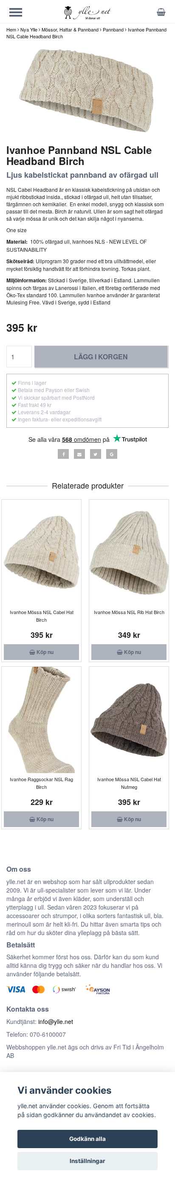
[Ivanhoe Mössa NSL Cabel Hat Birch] (41, 553)
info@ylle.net (55, 1021)
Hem (11, 29)
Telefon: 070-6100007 (36, 1034)
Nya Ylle (28, 29)
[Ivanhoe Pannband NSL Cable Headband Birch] (87, 91)
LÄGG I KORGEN (101, 356)
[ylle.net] (87, 12)
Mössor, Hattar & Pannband (70, 29)
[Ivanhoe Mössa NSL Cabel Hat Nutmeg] (129, 720)
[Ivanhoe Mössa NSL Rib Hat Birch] (129, 553)
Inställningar (87, 1160)
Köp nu (44, 652)
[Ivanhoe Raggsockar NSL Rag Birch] (41, 720)
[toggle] (20, 13)
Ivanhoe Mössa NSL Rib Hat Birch (129, 612)
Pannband (113, 29)
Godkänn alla (87, 1138)
